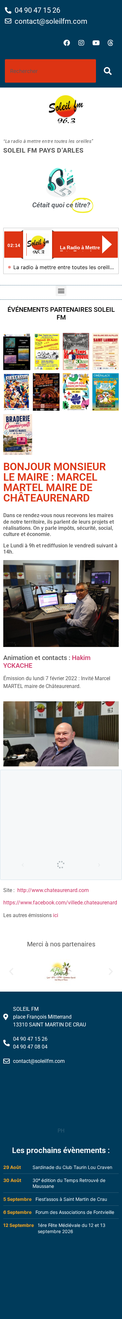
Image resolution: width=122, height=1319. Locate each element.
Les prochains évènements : (61, 1150)
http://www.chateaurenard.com (53, 890)
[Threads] (110, 42)
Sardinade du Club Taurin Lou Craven (72, 1167)
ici (55, 915)
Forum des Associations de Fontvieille (74, 1212)
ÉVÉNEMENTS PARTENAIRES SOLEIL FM (61, 313)
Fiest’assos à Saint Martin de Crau (71, 1199)
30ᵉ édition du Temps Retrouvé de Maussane (69, 1183)
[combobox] (50, 71)
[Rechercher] (109, 71)
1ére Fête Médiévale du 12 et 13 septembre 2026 (71, 1228)
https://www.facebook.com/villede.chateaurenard (60, 903)
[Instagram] (81, 42)
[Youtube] (95, 42)
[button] (61, 290)
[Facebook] (66, 42)
